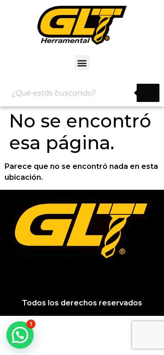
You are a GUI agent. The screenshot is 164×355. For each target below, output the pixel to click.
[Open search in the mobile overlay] (82, 93)
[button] (82, 62)
